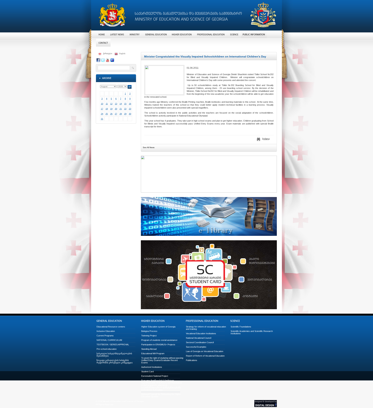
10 (102, 103)
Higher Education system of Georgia (158, 327)
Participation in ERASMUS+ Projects (158, 344)
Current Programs (105, 335)
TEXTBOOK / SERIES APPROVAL (113, 344)
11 (107, 103)
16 (130, 103)
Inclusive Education (106, 331)
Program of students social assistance (159, 340)
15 (125, 103)
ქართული (107, 53)
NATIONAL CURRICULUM (109, 340)
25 (106, 114)
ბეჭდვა (266, 139)
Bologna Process (149, 331)
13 (116, 103)
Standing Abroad (149, 349)
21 (120, 109)
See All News (148, 147)
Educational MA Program (152, 353)
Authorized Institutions (151, 367)
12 (111, 103)
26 (111, 114)
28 (120, 114)
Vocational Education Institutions (201, 333)
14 (120, 103)
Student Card (147, 371)
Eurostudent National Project (154, 376)
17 (102, 109)
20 (116, 109)
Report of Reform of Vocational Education (205, 356)
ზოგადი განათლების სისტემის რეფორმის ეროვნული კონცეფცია (115, 361)
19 (111, 109)
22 (125, 109)
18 (106, 109)
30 (130, 114)
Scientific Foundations (241, 327)
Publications (191, 360)
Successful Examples (196, 347)
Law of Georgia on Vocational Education (204, 351)
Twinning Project (149, 335)
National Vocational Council (198, 338)
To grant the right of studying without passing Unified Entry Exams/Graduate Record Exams (162, 360)
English (122, 53)
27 (116, 114)
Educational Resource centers (111, 327)
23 (130, 109)
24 (102, 114)
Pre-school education (107, 349)
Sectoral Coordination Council (200, 342)
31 (102, 119)
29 (125, 114)
